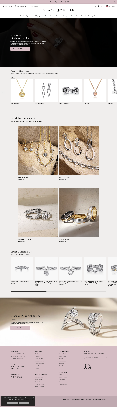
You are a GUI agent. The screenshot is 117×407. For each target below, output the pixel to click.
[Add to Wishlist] (31, 281)
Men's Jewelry (38, 366)
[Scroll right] (114, 92)
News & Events (63, 377)
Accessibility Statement (99, 399)
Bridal (36, 354)
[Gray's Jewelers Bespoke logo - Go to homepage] (58, 10)
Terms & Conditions (86, 399)
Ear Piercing (38, 382)
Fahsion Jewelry (39, 358)
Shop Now (20, 328)
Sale (95, 16)
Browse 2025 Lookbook (20, 49)
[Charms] (95, 90)
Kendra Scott (62, 361)
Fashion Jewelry (50, 16)
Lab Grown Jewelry (39, 361)
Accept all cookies (24, 403)
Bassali (61, 358)
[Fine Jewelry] (22, 90)
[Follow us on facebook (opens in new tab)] (85, 367)
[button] (96, 6)
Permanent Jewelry (39, 384)
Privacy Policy (75, 399)
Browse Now (21, 179)
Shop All (13, 77)
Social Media (62, 379)
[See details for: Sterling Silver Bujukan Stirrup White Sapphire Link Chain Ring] (95, 268)
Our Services (75, 16)
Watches (59, 16)
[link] (7, 6)
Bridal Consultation (39, 377)
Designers (66, 16)
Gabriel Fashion (63, 354)
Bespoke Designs (39, 379)
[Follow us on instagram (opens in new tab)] (89, 367)
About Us (83, 16)
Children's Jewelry (39, 363)
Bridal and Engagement (36, 16)
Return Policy (66, 399)
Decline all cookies (12, 403)
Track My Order (63, 384)
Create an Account (63, 382)
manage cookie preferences (16, 399)
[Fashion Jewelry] (46, 90)
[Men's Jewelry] (70, 90)
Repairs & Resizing (39, 386)
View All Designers (64, 366)
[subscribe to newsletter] (103, 357)
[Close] (115, 2)
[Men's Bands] (79, 212)
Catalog (90, 16)
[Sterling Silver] (79, 150)
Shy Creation (62, 356)
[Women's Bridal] (38, 212)
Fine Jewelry (24, 16)
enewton (61, 363)
